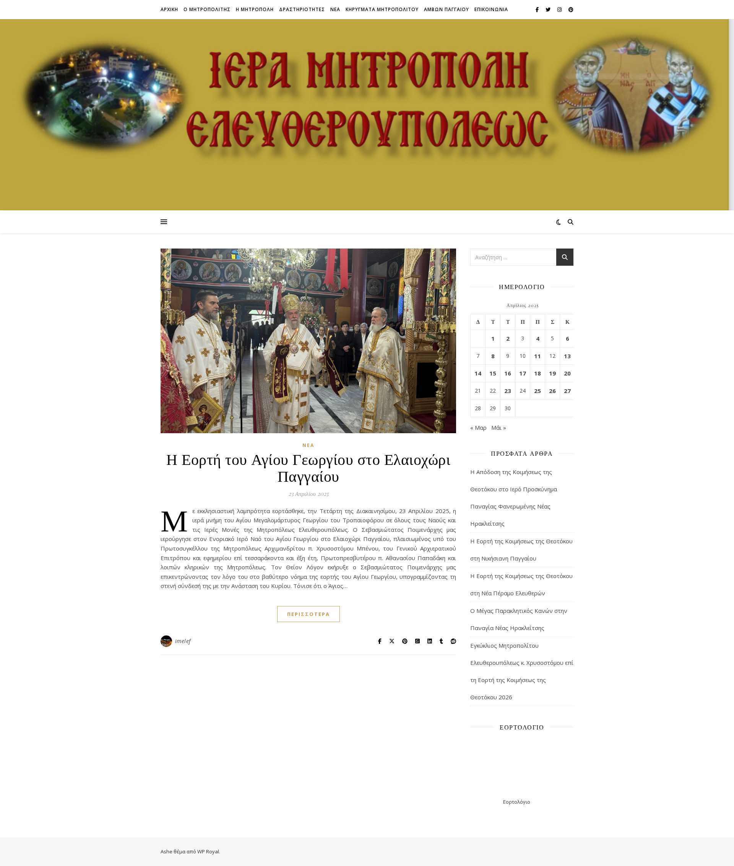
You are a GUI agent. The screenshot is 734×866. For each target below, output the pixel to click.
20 (567, 373)
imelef (183, 641)
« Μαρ (478, 427)
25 (537, 391)
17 (522, 373)
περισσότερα (308, 614)
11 (537, 356)
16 (507, 373)
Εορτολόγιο (516, 801)
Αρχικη (169, 9)
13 (567, 356)
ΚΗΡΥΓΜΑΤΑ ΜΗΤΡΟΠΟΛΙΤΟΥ (382, 9)
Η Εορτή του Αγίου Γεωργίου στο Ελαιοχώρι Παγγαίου (308, 467)
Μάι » (498, 427)
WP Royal (208, 851)
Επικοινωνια (491, 9)
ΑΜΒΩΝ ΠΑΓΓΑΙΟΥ (446, 9)
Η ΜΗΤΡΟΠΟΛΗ (255, 9)
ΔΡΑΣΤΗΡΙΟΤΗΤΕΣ (302, 9)
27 (567, 391)
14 (477, 373)
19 (552, 373)
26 (552, 391)
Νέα (308, 445)
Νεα (335, 9)
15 (492, 373)
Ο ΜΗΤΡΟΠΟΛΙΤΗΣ (207, 9)
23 (507, 391)
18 (537, 373)
